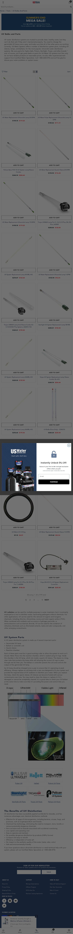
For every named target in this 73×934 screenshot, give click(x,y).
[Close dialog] (69, 445)
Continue (54, 482)
